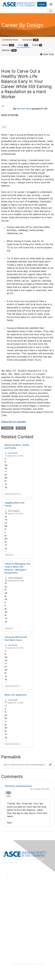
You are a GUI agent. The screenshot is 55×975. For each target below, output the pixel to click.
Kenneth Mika (24, 108)
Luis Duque (12, 453)
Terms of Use (9, 948)
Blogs (22, 45)
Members (9, 50)
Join (5, 919)
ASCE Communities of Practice (17, 902)
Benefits (7, 923)
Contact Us (8, 927)
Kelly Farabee (13, 511)
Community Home (10, 39)
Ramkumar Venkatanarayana (18, 786)
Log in (42, 4)
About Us (7, 944)
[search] (51, 11)
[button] (50, 764)
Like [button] (4, 127)
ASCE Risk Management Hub (16, 898)
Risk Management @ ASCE (15, 894)
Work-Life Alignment (15, 694)
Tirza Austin (13, 700)
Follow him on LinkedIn (13, 421)
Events (36, 45)
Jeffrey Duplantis (15, 578)
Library (7, 45)
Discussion (30, 39)
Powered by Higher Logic (27, 969)
